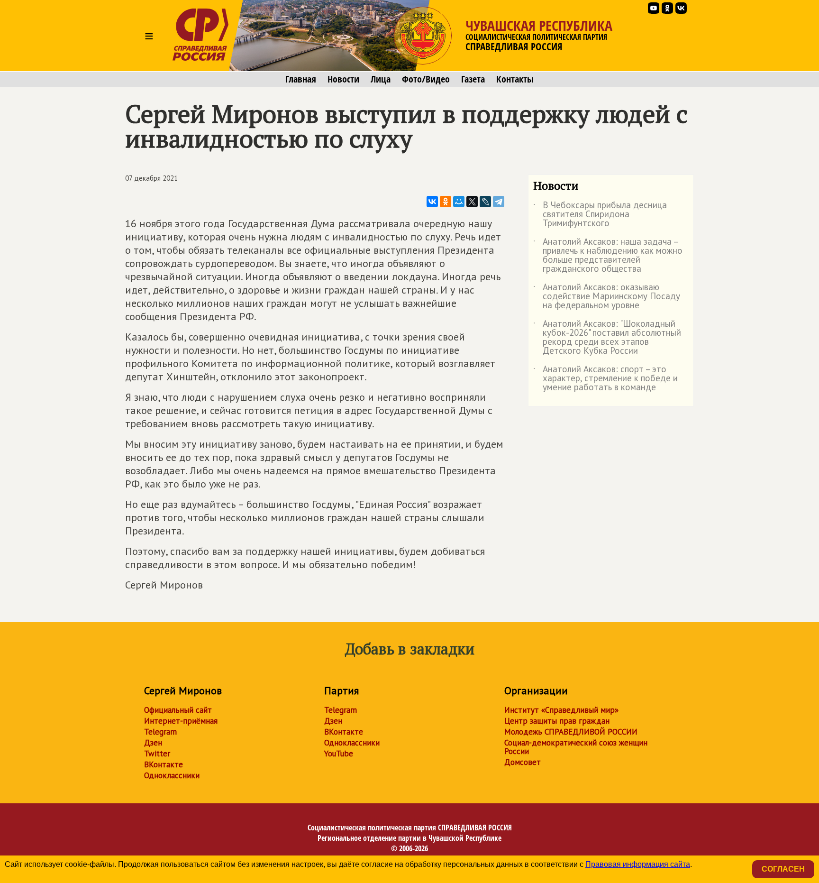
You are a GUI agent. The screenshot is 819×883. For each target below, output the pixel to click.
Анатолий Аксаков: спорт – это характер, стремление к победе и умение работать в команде (605, 379)
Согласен (783, 869)
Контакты (515, 79)
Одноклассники (172, 775)
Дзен (153, 742)
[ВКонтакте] (432, 201)
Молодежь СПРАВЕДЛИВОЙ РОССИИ (570, 731)
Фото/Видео (426, 79)
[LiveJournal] (485, 201)
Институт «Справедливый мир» (561, 710)
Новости (343, 79)
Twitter (157, 753)
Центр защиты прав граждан (557, 721)
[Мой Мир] (458, 201)
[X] (472, 201)
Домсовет (522, 762)
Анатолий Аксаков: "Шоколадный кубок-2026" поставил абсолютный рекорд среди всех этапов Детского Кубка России (607, 337)
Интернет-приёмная (181, 721)
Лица (381, 79)
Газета (473, 79)
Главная (300, 79)
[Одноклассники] (445, 201)
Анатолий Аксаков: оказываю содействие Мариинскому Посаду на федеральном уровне (606, 297)
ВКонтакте (163, 764)
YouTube (338, 753)
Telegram (160, 731)
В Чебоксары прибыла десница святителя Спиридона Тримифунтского (600, 215)
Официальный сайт (178, 710)
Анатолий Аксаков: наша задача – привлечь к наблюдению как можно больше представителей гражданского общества (607, 255)
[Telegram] (498, 201)
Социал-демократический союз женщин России (575, 746)
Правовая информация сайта (637, 864)
